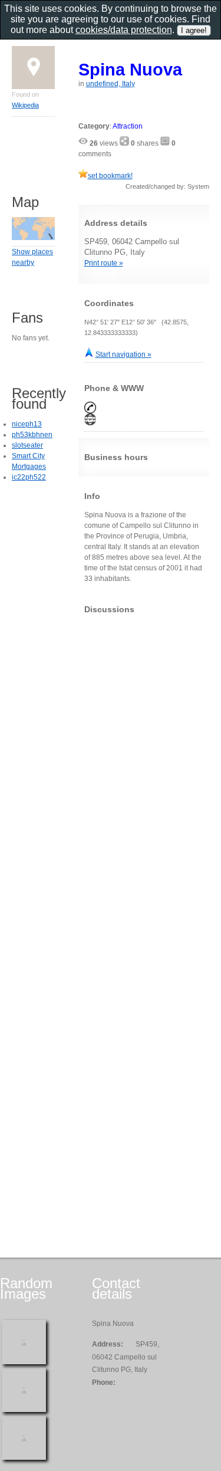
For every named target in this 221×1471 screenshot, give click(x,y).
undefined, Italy (110, 84)
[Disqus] (144, 770)
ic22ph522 (29, 477)
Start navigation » (123, 354)
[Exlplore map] (33, 238)
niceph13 (27, 424)
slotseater (27, 445)
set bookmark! (110, 176)
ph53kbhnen (32, 435)
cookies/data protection (123, 30)
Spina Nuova (130, 69)
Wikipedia (25, 105)
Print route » (103, 263)
